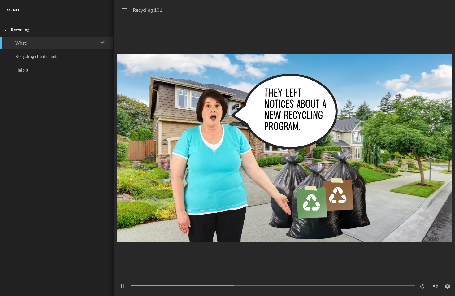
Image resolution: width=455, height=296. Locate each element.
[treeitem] (56, 49)
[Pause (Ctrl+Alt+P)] (122, 286)
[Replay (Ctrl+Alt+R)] (422, 286)
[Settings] (447, 286)
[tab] (13, 10)
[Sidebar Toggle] (121, 10)
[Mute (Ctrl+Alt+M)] (435, 285)
